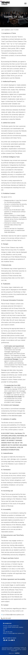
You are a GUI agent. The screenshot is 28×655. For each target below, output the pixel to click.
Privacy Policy (10, 649)
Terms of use (18, 649)
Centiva (16, 653)
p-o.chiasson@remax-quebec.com (13, 614)
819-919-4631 (7, 618)
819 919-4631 (9, 631)
